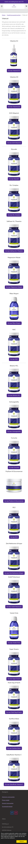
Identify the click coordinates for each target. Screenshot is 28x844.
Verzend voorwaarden (7, 803)
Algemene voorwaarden (8, 797)
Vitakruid (24, 15)
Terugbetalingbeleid (7, 806)
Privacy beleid (5, 800)
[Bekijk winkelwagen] (26, 6)
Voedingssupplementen (14, 15)
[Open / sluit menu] (1, 6)
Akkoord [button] (21, 841)
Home (3, 15)
